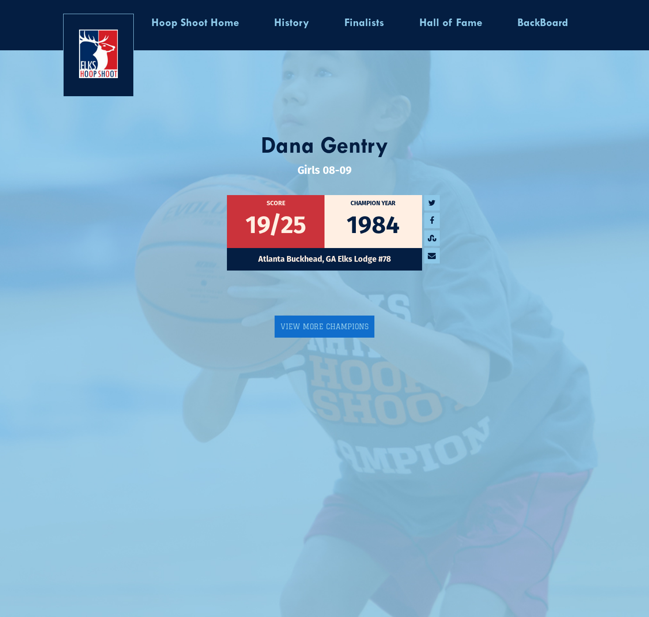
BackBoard (542, 23)
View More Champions (324, 327)
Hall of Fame (450, 23)
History (291, 23)
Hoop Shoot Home (195, 23)
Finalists (364, 23)
